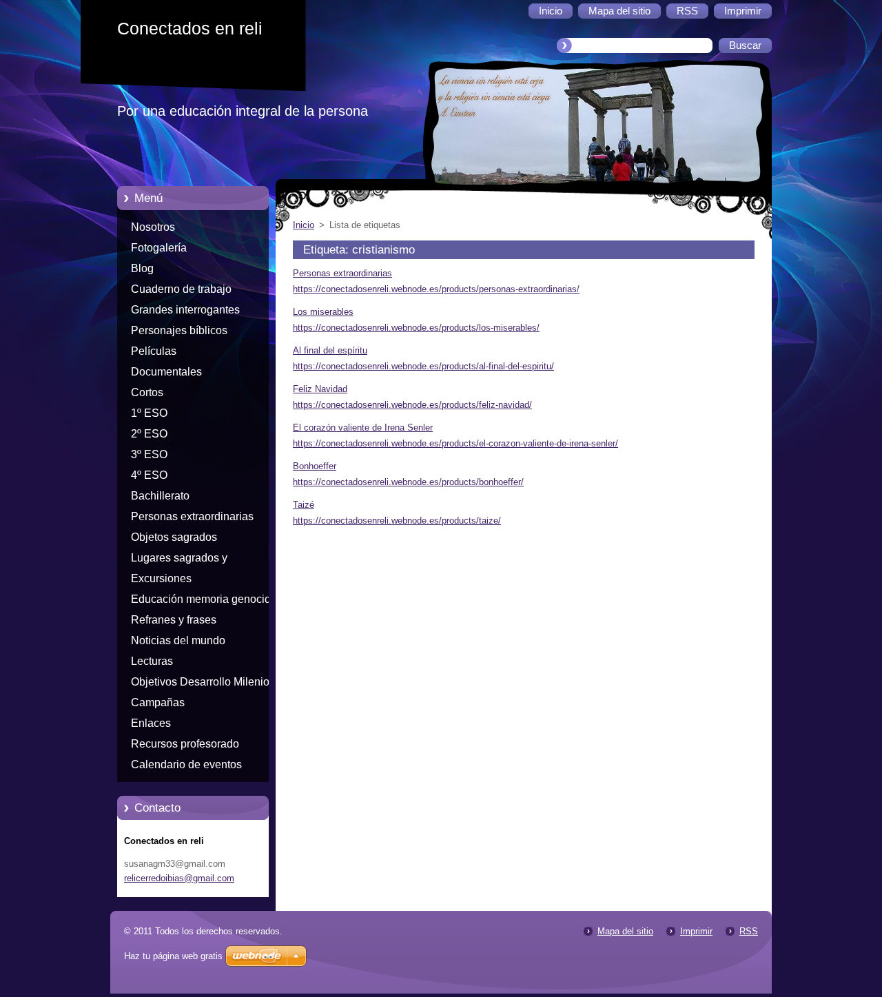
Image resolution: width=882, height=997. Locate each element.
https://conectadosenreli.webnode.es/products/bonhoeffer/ (408, 482)
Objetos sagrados (174, 537)
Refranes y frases (173, 620)
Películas (153, 351)
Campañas (158, 702)
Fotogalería (159, 248)
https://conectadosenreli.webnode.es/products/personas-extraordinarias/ (436, 289)
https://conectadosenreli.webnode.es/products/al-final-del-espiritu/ (423, 366)
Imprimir (696, 931)
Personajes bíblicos (179, 330)
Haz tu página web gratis (173, 956)
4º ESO (149, 475)
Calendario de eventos (186, 764)
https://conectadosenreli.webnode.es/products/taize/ (397, 520)
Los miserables (323, 312)
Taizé (303, 505)
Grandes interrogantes (185, 310)
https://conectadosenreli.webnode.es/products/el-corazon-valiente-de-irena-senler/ (455, 443)
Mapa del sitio (625, 931)
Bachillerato (160, 496)
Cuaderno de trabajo (181, 289)
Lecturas (152, 661)
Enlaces (151, 723)
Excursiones (161, 578)
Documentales (166, 372)
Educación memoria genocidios (208, 599)
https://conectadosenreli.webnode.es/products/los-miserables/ (416, 327)
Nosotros (153, 227)
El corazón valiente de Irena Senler (363, 427)
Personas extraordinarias (192, 516)
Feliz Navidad (320, 389)
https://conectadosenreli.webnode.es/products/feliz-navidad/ (412, 405)
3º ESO (149, 454)
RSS (748, 931)
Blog (142, 268)
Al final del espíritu (330, 350)
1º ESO (149, 413)
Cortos (147, 392)
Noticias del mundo (178, 640)
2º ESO (149, 434)
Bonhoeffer (314, 466)
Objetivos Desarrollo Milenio (200, 682)
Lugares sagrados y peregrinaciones (179, 560)
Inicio (303, 225)
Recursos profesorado (185, 744)
